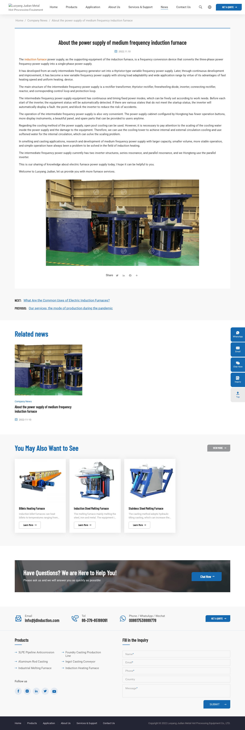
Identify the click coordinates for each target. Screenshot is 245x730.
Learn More (29, 524)
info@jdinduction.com (42, 620)
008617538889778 (142, 620)
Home (54, 7)
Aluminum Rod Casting (33, 661)
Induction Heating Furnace (82, 668)
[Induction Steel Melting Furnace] (95, 481)
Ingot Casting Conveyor (80, 661)
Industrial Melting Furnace (34, 668)
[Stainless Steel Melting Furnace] (150, 481)
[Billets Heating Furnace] (40, 481)
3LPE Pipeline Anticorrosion (36, 652)
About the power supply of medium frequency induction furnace (43, 409)
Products (71, 7)
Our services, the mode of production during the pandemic (71, 308)
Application (93, 7)
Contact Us (183, 7)
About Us (114, 7)
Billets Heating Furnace (32, 508)
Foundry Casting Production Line (83, 654)
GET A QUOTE (218, 618)
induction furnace (35, 59)
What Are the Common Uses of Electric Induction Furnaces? (67, 300)
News (164, 7)
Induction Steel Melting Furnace (91, 508)
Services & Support (140, 7)
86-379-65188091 (94, 620)
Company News (37, 20)
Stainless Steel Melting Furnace (146, 508)
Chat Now (207, 576)
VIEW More (219, 447)
